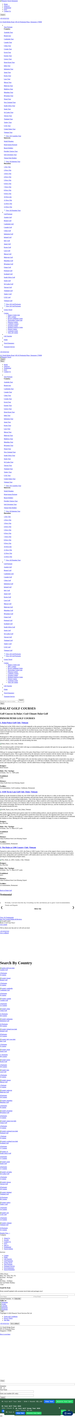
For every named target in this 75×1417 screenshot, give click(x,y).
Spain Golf (7, 280)
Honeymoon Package (10, 145)
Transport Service (9, 347)
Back (2, 703)
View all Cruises (13, 332)
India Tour (7, 66)
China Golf (7, 230)
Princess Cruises (13, 322)
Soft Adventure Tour (10, 155)
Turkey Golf (8, 294)
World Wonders (9, 141)
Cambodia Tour (9, 39)
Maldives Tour (8, 89)
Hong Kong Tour (9, 62)
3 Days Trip (7, 173)
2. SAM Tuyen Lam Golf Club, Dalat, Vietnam (19, 792)
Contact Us (7, 11)
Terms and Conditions (10, 1316)
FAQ (5, 9)
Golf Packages (8, 1261)
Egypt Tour (7, 52)
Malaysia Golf (8, 257)
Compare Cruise (13, 331)
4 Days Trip (7, 177)
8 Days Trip (7, 190)
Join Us (6, 1245)
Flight (6, 340)
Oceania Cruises (13, 325)
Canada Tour (8, 42)
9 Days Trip (7, 193)
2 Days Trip (7, 170)
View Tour (49, 1401)
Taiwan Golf (8, 287)
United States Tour (9, 129)
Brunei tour (7, 36)
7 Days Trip (7, 187)
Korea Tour (7, 76)
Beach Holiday (8, 148)
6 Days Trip (7, 183)
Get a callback (15, 1323)
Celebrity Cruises (13, 324)
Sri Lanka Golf (8, 284)
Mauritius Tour (8, 92)
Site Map (6, 1320)
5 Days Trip (7, 180)
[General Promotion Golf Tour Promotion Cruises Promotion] (7, 1298)
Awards (6, 1240)
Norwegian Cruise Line (15, 320)
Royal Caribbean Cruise (15, 318)
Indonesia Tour (8, 69)
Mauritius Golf (8, 260)
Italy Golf (7, 240)
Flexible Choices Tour (11, 151)
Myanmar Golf (8, 264)
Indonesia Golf (8, 234)
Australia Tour (8, 32)
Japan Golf (7, 244)
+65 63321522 (4, 931)
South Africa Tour (9, 106)
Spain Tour (7, 109)
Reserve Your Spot (64, 1401)
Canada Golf (8, 227)
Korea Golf (7, 247)
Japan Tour (7, 72)
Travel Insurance (9, 343)
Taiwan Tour (8, 116)
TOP (2, 1311)
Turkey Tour (8, 122)
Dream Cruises (12, 329)
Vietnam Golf (8, 300)
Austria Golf (8, 217)
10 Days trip (8, 197)
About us (7, 6)
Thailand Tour (8, 119)
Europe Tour (8, 56)
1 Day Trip (7, 167)
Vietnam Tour (8, 132)
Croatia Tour (8, 49)
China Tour (7, 46)
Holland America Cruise (15, 327)
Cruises (6, 313)
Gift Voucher (8, 336)
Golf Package (8, 214)
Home (6, 4)
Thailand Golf (8, 290)
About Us (7, 1238)
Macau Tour (7, 82)
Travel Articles (8, 1249)
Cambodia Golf (9, 224)
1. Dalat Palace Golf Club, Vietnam (14, 723)
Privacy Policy (8, 1318)
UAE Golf (7, 297)
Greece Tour (8, 59)
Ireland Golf (7, 237)
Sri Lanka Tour (8, 112)
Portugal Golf (8, 270)
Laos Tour (7, 79)
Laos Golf (7, 250)
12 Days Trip (8, 203)
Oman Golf (7, 267)
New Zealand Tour (10, 102)
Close (2, 1381)
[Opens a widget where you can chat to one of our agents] (67, 1413)
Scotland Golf (8, 274)
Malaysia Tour (8, 86)
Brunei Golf (7, 220)
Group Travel (8, 310)
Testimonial (7, 8)
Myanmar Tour (8, 96)
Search (3, 14)
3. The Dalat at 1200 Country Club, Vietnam (18, 847)
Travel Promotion (9, 1269)
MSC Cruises (12, 317)
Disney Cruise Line (14, 315)
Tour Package (8, 27)
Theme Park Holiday (10, 158)
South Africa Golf (9, 277)
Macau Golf (7, 254)
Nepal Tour (7, 99)
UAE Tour (7, 126)
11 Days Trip (8, 200)
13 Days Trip (8, 207)
